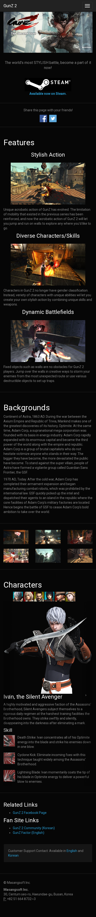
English (72, 851)
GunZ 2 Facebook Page (30, 813)
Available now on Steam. (48, 93)
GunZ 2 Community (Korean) (34, 828)
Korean (13, 855)
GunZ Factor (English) (28, 833)
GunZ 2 (10, 5)
